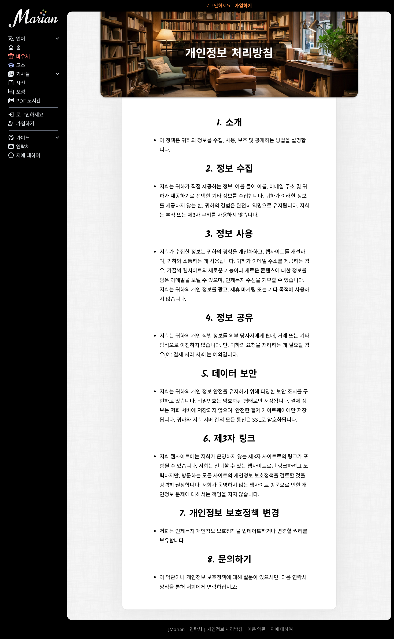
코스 (16, 65)
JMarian (176, 629)
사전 (16, 83)
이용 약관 (256, 629)
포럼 (16, 92)
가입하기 (243, 5)
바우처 (19, 56)
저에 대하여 (24, 155)
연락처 (19, 146)
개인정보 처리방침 (225, 629)
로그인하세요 (218, 5)
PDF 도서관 (24, 100)
